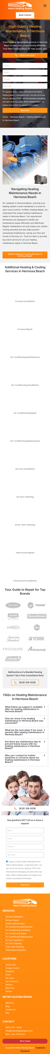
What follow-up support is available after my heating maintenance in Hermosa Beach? (23, 709)
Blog (7, 1006)
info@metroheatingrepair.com (19, 1031)
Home (5, 117)
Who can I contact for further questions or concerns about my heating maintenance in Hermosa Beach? (22, 758)
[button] (45, 5)
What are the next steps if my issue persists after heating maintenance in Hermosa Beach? (24, 732)
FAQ (7, 1013)
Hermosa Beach (17, 117)
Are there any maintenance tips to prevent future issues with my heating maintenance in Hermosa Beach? (23, 745)
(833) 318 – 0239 (13, 1027)
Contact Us (10, 1009)
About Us (9, 1003)
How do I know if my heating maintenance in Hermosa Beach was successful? (24, 720)
